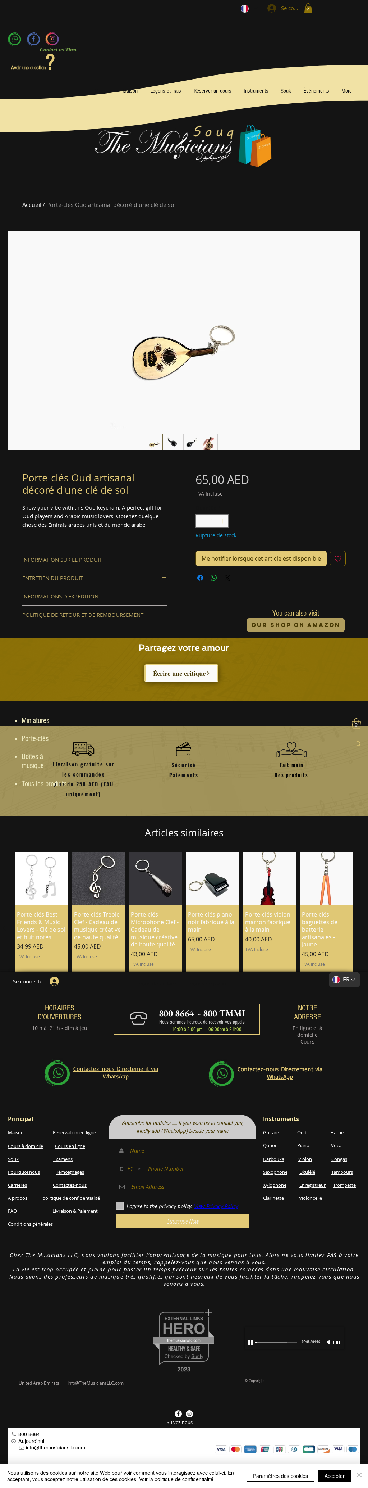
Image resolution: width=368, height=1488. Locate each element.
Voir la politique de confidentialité (176, 1479)
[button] (308, 8)
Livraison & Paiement (75, 1211)
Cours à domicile (25, 1146)
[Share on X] (227, 578)
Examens (63, 1159)
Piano (303, 1145)
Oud (302, 1132)
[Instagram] (52, 38)
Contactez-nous (70, 1185)
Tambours (342, 1172)
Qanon (270, 1145)
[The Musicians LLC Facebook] (178, 1413)
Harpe (337, 1132)
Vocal (336, 1145)
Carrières (17, 1185)
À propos (17, 1198)
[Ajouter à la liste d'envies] (338, 558)
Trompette (344, 1185)
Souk (13, 1159)
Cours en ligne (70, 1146)
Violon (305, 1159)
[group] (184, 928)
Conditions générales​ (30, 1224)
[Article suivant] (363, 928)
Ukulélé (307, 1172)
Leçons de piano (206, 983)
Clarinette (273, 1198)
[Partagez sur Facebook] (200, 578)
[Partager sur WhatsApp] (214, 578)
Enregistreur (312, 1185)
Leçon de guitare (156, 983)
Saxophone (275, 1172)
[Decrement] (201, 521)
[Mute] (328, 1342)
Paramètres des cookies (280, 1475)
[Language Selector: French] (249, 8)
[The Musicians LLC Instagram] (189, 1413)
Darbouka (273, 1159)
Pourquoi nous (24, 1172)
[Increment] (222, 521)
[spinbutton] (212, 521)
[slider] (336, 1342)
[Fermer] (359, 1475)
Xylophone (274, 1185)
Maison (16, 1132)
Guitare (271, 1132)
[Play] (251, 1342)
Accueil (31, 205)
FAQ (12, 1211)
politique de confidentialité (71, 1198)
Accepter (335, 1475)
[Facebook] (33, 38)
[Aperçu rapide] (41, 878)
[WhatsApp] (14, 38)
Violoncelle (310, 1198)
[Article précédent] (4, 928)
